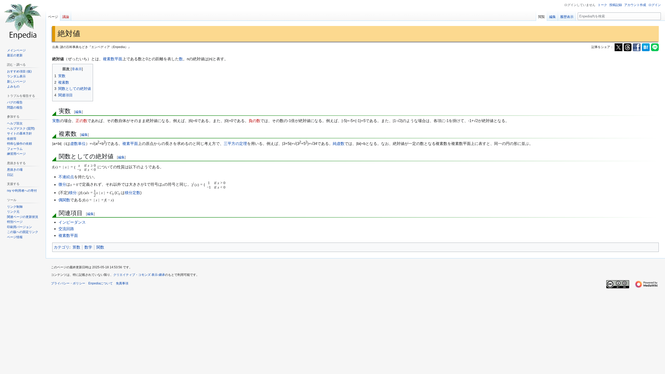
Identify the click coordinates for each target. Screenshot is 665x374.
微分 (62, 184)
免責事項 (122, 283)
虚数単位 (78, 143)
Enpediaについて (100, 283)
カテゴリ (61, 247)
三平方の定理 (235, 143)
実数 (56, 120)
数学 (88, 247)
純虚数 (338, 143)
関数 (100, 247)
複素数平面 (112, 59)
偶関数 (64, 200)
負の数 (254, 120)
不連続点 (66, 177)
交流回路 (66, 228)
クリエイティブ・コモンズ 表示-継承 (139, 275)
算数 (76, 247)
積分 (73, 192)
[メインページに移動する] (23, 21)
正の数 (81, 120)
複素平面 (130, 143)
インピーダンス (72, 222)
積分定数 (132, 192)
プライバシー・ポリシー (68, 283)
